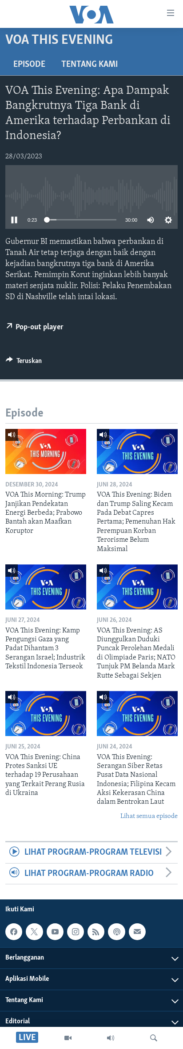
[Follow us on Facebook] (13, 931)
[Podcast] (116, 931)
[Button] (24, 363)
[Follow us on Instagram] (75, 931)
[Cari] (153, 1038)
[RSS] (96, 931)
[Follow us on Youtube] (55, 931)
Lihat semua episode (149, 816)
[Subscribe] (137, 931)
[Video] (68, 1038)
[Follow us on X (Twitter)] (34, 931)
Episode (29, 64)
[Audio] (110, 1038)
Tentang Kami (89, 64)
